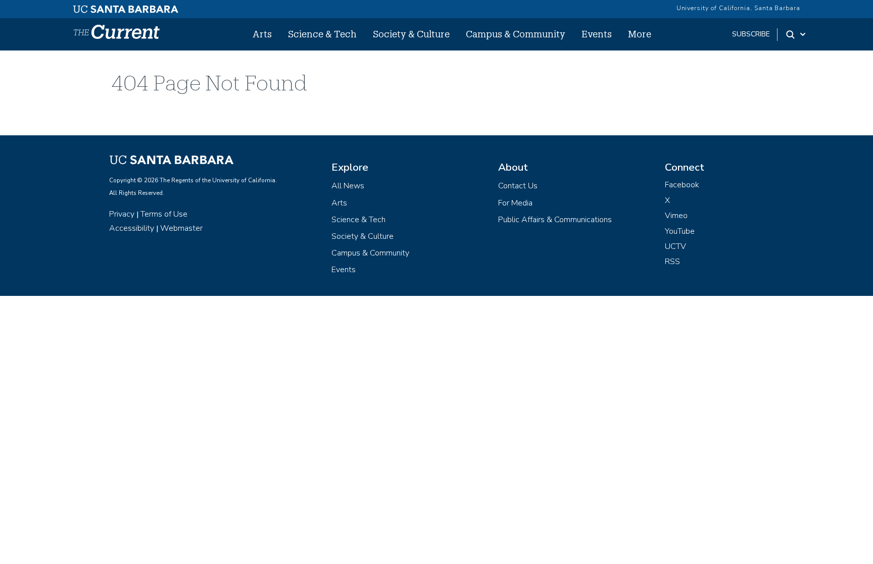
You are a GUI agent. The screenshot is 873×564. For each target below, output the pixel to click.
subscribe (751, 34)
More (639, 33)
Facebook (682, 184)
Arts (262, 33)
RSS (672, 261)
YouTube (680, 231)
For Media (515, 203)
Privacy (121, 214)
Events (596, 33)
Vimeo (676, 215)
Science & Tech (322, 33)
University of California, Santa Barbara (738, 8)
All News (347, 185)
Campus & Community (515, 33)
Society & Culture (411, 33)
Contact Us (518, 185)
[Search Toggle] (796, 34)
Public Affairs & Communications (555, 219)
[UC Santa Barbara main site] (126, 6)
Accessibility (131, 228)
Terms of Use (163, 214)
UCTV (675, 246)
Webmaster (181, 228)
